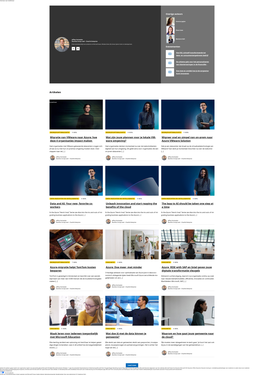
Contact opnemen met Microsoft (24, 374)
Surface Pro (3, 368)
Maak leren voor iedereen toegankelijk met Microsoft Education (74, 335)
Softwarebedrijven (148, 369)
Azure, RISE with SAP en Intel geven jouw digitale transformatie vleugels (187, 268)
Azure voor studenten (244, 368)
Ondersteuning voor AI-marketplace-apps (95, 369)
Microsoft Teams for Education (172, 368)
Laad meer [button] (132, 365)
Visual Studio (156, 369)
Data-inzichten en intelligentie (64, 199)
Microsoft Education (145, 368)
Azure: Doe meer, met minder (124, 267)
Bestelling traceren (117, 368)
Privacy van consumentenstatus (8, 374)
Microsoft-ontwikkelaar (71, 369)
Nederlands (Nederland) (6, 371)
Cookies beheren (40, 374)
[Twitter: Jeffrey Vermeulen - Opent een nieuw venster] (78, 48)
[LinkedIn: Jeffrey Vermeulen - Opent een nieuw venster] (73, 48)
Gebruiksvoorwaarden (50, 374)
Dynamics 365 (23, 369)
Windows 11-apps (67, 368)
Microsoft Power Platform (137, 369)
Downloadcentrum (84, 368)
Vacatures (162, 369)
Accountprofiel (75, 368)
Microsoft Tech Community (112, 369)
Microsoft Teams (49, 369)
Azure (18, 369)
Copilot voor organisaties (20, 368)
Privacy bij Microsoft (170, 369)
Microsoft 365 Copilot (39, 369)
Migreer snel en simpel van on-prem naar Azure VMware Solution (187, 139)
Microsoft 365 (45, 368)
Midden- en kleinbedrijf (59, 369)
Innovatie (110, 262)
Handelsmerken (60, 374)
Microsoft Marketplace (124, 369)
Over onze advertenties (69, 374)
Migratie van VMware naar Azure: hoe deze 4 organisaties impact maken (73, 139)
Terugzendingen (108, 368)
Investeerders (178, 369)
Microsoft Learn (81, 369)
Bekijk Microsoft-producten (56, 368)
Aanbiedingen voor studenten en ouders (229, 368)
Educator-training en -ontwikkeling (209, 368)
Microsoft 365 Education (186, 368)
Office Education (197, 368)
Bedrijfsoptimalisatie (59, 132)
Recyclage (125, 368)
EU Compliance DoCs (81, 374)
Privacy (34, 374)
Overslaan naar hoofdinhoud (7, 0)
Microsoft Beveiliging (11, 369)
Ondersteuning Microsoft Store (96, 368)
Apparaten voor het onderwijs (157, 368)
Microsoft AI (3, 369)
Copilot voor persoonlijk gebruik (34, 368)
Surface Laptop (9, 368)
